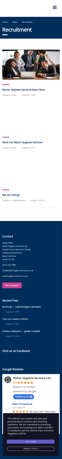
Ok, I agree (30, 441)
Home (5, 22)
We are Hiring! (10, 195)
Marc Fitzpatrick (22, 404)
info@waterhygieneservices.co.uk (17, 270)
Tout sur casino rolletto (15, 319)
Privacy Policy (31, 448)
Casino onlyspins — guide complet (21, 331)
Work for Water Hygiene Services (22, 142)
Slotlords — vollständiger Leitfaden (21, 306)
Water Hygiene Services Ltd (32, 378)
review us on (22, 396)
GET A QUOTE (12, 285)
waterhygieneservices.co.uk (15, 276)
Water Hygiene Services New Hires (23, 89)
